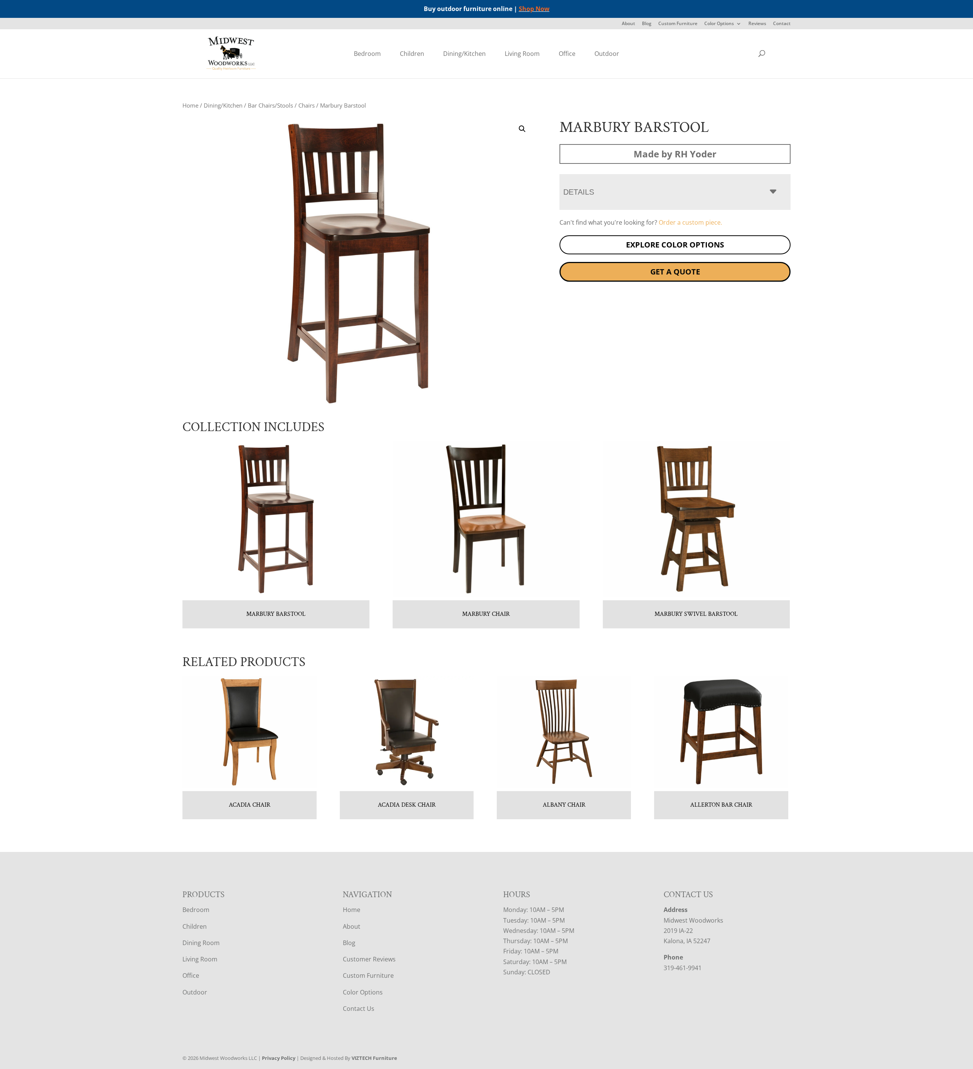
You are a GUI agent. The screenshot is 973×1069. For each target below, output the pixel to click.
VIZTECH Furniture (374, 1058)
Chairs (306, 105)
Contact (782, 24)
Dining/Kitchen (464, 53)
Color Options (719, 24)
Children (412, 53)
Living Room (522, 53)
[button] (522, 129)
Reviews (757, 24)
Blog (646, 24)
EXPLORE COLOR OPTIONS (675, 244)
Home (190, 105)
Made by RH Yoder (675, 154)
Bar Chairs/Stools (270, 105)
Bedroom (367, 53)
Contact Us (358, 1008)
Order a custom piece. (690, 222)
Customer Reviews (369, 959)
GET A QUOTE (675, 271)
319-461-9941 (683, 968)
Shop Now (534, 9)
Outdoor (606, 53)
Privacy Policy (278, 1058)
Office (567, 53)
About (628, 24)
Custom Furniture (677, 24)
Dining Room (201, 943)
